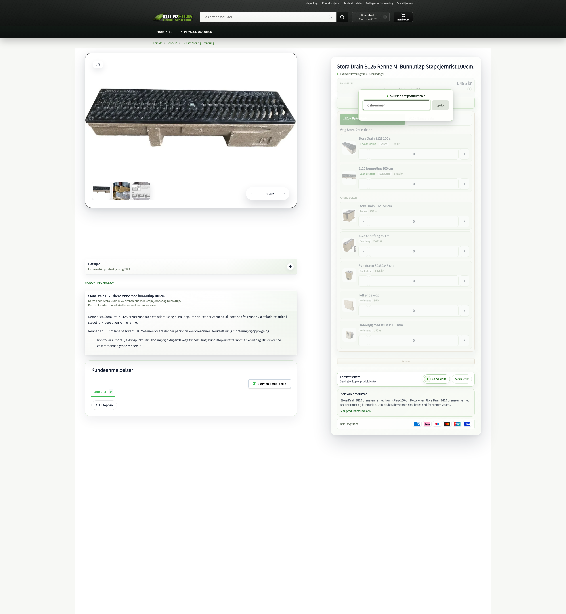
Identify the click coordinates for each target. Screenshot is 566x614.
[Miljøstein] (173, 17)
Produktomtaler (353, 3)
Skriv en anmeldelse (272, 384)
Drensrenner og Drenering (198, 43)
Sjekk (440, 105)
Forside (158, 43)
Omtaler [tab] (100, 391)
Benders (172, 43)
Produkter (164, 32)
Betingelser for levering (379, 3)
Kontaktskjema (331, 3)
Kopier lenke (462, 379)
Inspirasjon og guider (196, 32)
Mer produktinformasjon (355, 411)
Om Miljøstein (405, 3)
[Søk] (342, 17)
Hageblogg (312, 3)
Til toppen (106, 405)
